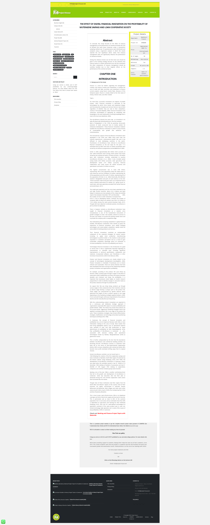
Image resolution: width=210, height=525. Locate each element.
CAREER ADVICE (132, 12)
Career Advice (57, 32)
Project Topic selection (67, 61)
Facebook (134, 503)
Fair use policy (57, 99)
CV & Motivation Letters (60, 35)
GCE (57, 29)
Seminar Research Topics (60, 41)
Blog (146, 12)
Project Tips (57, 38)
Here (63, 90)
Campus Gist (57, 26)
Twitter (137, 503)
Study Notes (57, 44)
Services (140, 12)
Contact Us (153, 12)
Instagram (140, 503)
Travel (55, 47)
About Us (116, 12)
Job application (58, 58)
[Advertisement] (65, 134)
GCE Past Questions (58, 56)
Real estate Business (59, 63)
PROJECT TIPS (108, 12)
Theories (69, 67)
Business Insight (58, 23)
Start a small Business (59, 67)
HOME (101, 12)
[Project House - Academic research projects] (62, 12)
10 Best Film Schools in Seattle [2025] (78, 499)
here (91, 439)
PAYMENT (123, 12)
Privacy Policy (57, 102)
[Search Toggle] (156, 3)
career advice (66, 54)
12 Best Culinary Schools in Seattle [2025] (81, 505)
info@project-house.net (144, 491)
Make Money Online (69, 58)
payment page (134, 426)
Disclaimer (56, 105)
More (56, 92)
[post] (70, 484)
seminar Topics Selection (60, 65)
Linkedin (143, 503)
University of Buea (58, 69)
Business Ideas (57, 54)
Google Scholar (69, 56)
